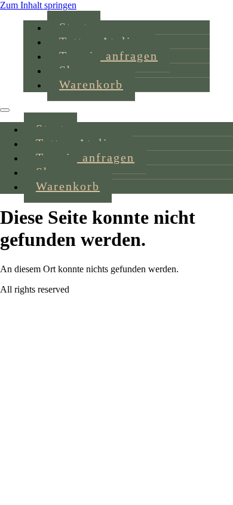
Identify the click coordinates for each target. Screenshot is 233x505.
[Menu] (5, 110)
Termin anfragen (108, 55)
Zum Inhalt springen (38, 5)
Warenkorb (91, 84)
